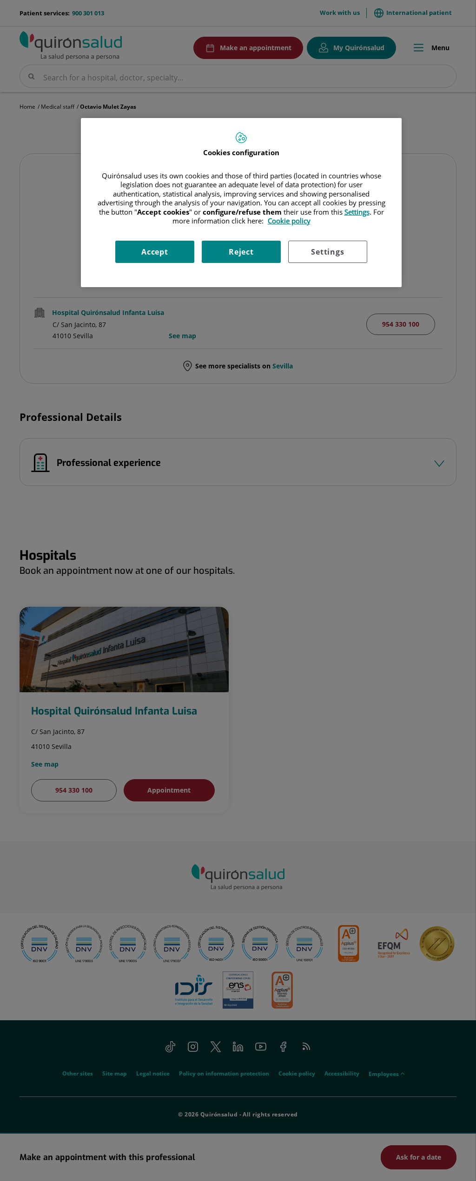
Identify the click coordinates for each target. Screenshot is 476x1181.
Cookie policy (289, 220)
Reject (241, 252)
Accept (154, 252)
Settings (327, 252)
